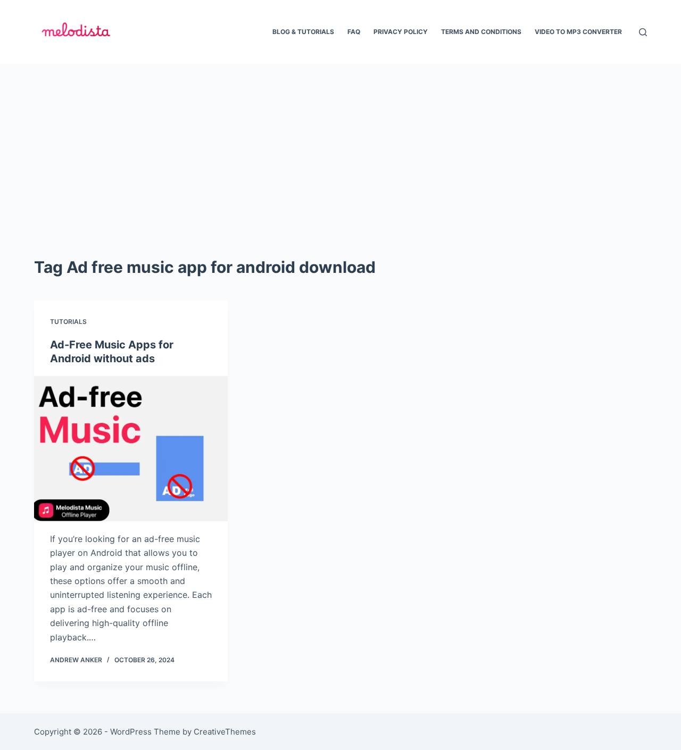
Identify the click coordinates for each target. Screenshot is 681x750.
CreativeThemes (225, 732)
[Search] (643, 32)
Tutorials (68, 322)
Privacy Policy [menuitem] (400, 32)
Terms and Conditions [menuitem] (481, 32)
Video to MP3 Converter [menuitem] (578, 32)
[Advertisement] (340, 143)
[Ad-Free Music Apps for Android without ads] (131, 448)
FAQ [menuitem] (353, 32)
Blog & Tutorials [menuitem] (303, 32)
